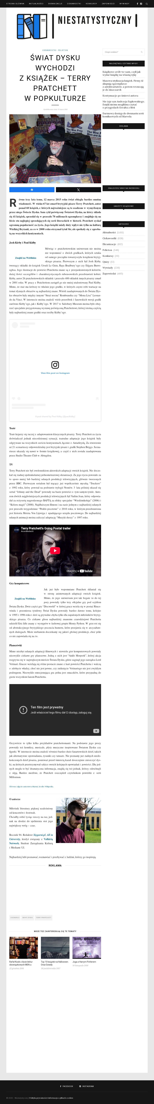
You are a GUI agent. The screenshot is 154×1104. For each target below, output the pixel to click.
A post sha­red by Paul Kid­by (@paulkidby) (55, 416)
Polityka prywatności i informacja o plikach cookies (51, 1098)
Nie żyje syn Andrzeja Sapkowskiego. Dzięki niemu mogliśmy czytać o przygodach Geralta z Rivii (124, 104)
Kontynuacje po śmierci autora (120, 95)
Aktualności (36, 4)
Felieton (63, 50)
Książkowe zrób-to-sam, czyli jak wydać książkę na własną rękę (121, 73)
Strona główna (15, 4)
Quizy (106, 261)
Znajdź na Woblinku (25, 257)
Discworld (15, 917)
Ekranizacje (55, 4)
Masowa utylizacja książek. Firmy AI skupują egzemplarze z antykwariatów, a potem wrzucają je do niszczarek (123, 85)
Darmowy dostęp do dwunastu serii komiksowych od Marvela (123, 115)
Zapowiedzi (108, 4)
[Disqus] (55, 1019)
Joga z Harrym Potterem (84, 962)
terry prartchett (43, 917)
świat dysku (27, 917)
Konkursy (91, 4)
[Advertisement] (55, 890)
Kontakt (11, 11)
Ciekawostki (74, 4)
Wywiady (124, 4)
